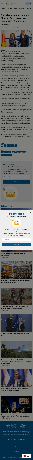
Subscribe (16, 244)
